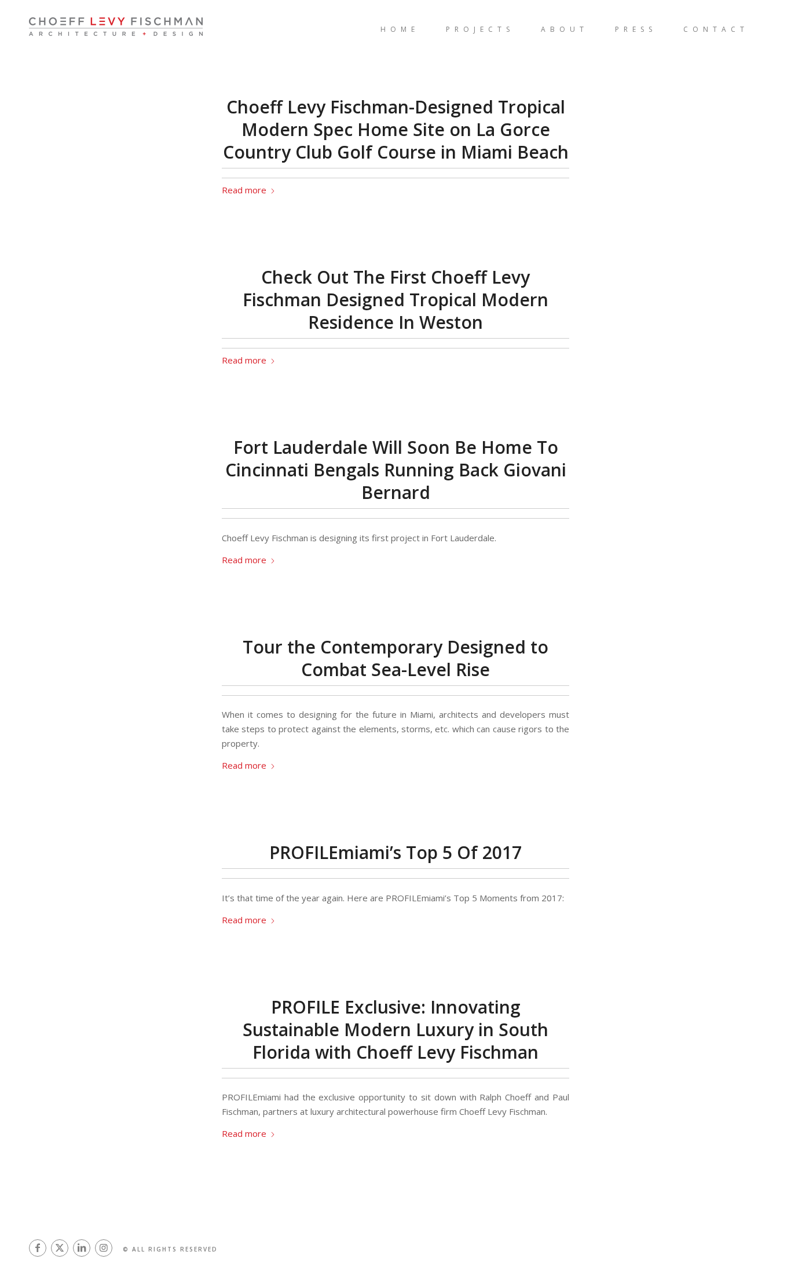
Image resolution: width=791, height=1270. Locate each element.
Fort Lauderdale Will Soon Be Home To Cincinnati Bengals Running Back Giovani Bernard (395, 469)
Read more (244, 190)
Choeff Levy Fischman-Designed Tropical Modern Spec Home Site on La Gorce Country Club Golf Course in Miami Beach (396, 129)
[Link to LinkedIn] (82, 1248)
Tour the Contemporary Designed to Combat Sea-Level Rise (395, 658)
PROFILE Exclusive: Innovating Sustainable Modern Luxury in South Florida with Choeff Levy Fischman (395, 1029)
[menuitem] (400, 29)
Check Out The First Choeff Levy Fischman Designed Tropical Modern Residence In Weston (395, 299)
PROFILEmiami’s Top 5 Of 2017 (395, 852)
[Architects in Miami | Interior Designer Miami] (145, 29)
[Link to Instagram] (104, 1248)
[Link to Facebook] (38, 1248)
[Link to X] (60, 1248)
